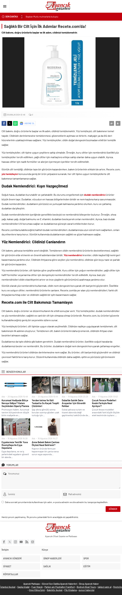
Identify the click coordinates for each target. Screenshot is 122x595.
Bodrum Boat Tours (86, 587)
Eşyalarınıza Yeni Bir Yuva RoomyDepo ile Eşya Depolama (15, 445)
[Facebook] (4, 541)
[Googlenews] (32, 541)
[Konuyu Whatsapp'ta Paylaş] (15, 123)
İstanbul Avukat (7, 587)
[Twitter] (9, 541)
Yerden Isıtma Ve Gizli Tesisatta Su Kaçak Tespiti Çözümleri (45, 403)
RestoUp (117, 587)
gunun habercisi (86, 590)
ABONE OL (29, 123)
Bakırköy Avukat (54, 590)
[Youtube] (21, 541)
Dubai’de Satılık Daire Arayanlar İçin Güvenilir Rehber (74, 403)
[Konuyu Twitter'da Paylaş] (9, 123)
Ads (3, 396)
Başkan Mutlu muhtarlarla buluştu (42, 16)
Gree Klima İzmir (37, 590)
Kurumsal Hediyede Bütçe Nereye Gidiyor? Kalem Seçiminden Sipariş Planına (15, 403)
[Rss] (26, 541)
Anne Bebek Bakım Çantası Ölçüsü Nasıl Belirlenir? (45, 443)
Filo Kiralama (70, 590)
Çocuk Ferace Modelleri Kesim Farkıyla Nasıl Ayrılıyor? (104, 403)
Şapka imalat (23, 587)
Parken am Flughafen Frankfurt (59, 587)
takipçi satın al (104, 587)
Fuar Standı (37, 587)
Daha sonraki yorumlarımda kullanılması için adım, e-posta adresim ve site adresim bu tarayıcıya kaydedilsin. (56, 502)
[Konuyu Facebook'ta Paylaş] (4, 123)
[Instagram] (15, 541)
